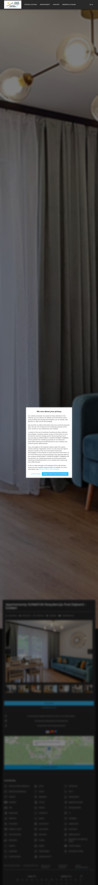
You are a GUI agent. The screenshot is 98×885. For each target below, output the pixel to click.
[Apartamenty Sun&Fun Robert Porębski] (12, 4)
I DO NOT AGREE (36, 474)
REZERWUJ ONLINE (69, 4)
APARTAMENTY (45, 4)
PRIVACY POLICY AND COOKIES (49, 469)
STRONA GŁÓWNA (30, 4)
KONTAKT (56, 4)
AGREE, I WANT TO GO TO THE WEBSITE (55, 474)
